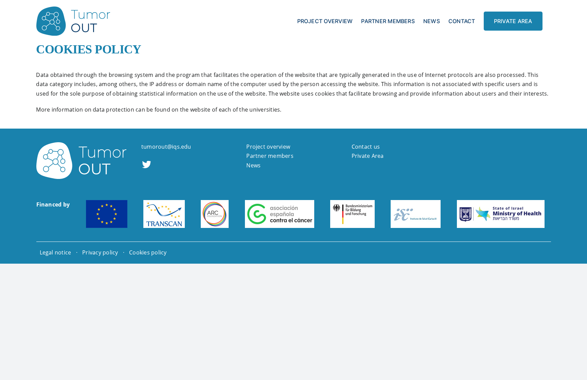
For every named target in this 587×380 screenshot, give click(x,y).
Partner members (270, 156)
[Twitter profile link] (146, 165)
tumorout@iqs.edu (166, 146)
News (253, 165)
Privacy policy (100, 252)
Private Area (368, 156)
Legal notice (55, 252)
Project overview (268, 146)
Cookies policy (147, 252)
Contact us (366, 146)
